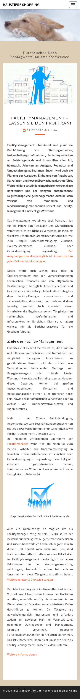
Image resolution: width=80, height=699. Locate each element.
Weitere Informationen (22, 654)
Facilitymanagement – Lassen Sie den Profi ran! (40, 120)
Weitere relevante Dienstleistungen (30, 579)
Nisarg (73, 690)
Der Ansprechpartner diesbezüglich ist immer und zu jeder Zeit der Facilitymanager (40, 256)
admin (52, 130)
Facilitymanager (17, 444)
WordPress (49, 690)
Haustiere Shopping (21, 4)
